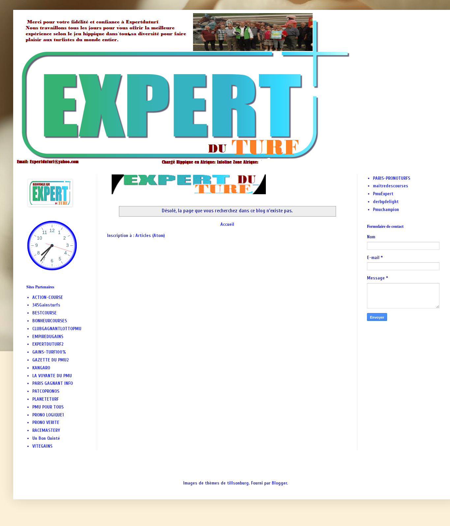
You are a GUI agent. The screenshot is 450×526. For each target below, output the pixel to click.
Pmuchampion (386, 209)
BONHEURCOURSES (49, 321)
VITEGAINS (42, 446)
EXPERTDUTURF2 (48, 344)
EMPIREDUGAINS (47, 336)
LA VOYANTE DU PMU (52, 376)
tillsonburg (238, 483)
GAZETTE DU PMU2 (50, 360)
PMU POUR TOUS (48, 407)
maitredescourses (390, 186)
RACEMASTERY (46, 430)
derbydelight (386, 201)
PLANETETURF (45, 399)
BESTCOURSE (44, 313)
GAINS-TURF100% (49, 352)
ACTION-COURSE (47, 297)
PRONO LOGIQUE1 (48, 415)
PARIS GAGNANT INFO (52, 383)
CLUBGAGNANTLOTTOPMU (56, 328)
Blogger (279, 483)
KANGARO (41, 368)
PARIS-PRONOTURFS (391, 178)
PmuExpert (383, 194)
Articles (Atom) (150, 235)
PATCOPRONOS (45, 391)
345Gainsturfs (46, 305)
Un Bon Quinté (46, 438)
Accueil (227, 224)
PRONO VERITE (45, 422)
